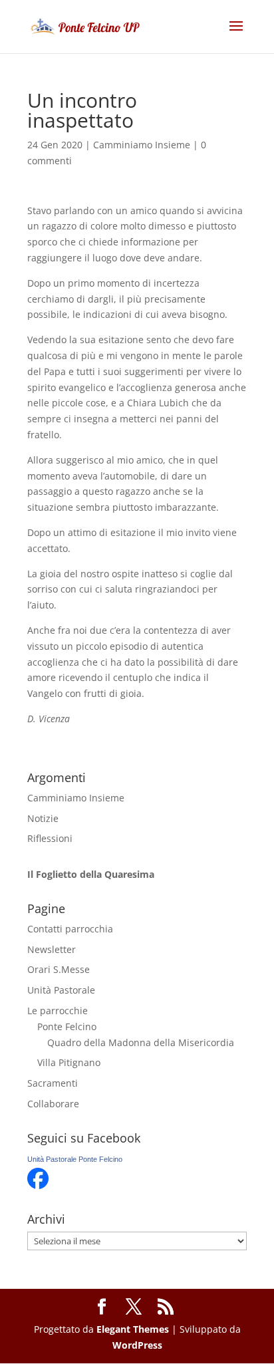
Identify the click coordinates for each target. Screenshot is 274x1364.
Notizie (43, 818)
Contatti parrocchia (70, 928)
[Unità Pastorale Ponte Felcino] (38, 1185)
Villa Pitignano (68, 1062)
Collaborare (53, 1103)
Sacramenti (52, 1083)
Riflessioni (49, 838)
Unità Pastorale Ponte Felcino (74, 1159)
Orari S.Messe (58, 969)
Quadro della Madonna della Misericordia (140, 1042)
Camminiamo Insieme (141, 144)
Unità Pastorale (61, 990)
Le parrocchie (57, 1010)
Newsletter (51, 949)
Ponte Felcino (66, 1026)
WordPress (137, 1345)
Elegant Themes (132, 1329)
